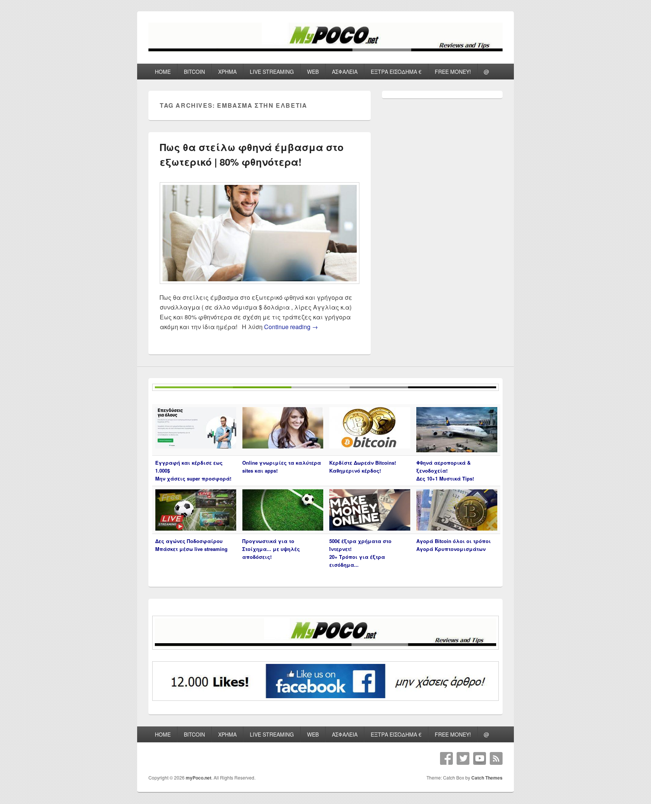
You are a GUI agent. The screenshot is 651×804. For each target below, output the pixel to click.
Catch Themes (487, 777)
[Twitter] (463, 758)
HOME (163, 71)
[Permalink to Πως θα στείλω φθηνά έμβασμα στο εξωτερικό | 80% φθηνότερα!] (259, 287)
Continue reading (291, 326)
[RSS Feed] (496, 758)
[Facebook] (446, 758)
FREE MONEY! (453, 71)
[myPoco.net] (325, 50)
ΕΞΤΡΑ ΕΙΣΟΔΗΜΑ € (396, 71)
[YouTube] (479, 758)
